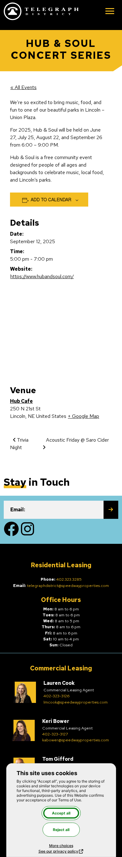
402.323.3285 (69, 579)
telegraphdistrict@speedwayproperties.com (68, 585)
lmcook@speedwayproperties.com (75, 702)
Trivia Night (19, 444)
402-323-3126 (56, 696)
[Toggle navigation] (109, 11)
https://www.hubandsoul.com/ (42, 276)
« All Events (23, 87)
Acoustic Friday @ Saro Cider (77, 440)
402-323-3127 (55, 734)
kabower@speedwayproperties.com (75, 740)
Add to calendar (51, 199)
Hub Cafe (21, 401)
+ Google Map (83, 416)
